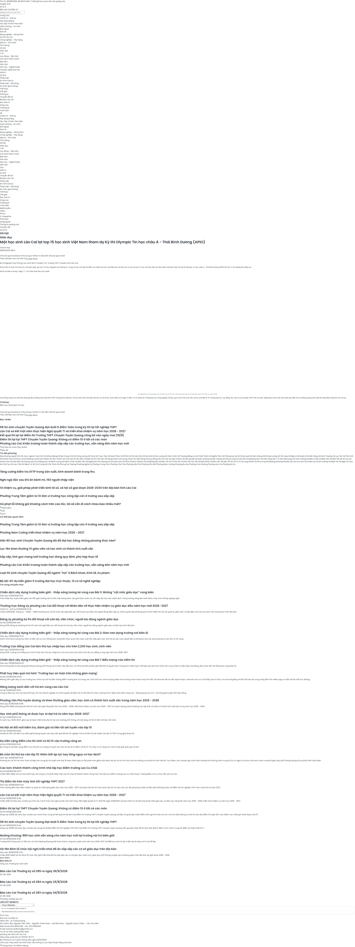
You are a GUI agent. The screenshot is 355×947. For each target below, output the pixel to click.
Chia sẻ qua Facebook (10, 255)
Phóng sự (4, 94)
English (3, 4)
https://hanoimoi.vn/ (7, 911)
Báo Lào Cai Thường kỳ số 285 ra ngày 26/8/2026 (33, 871)
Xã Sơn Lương (158, 456)
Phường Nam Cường (165, 464)
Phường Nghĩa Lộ (84, 464)
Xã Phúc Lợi (18, 459)
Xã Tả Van (173, 461)
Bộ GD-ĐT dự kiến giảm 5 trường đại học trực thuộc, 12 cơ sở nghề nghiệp (50, 581)
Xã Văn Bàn (15, 461)
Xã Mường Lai (30, 459)
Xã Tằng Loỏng (229, 459)
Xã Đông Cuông (270, 456)
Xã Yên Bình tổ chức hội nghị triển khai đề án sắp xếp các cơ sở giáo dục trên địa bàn (58, 849)
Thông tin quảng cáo (9, 224)
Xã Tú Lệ (92, 456)
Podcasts (4, 219)
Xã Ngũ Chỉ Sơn (346, 461)
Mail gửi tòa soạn (40, 1)
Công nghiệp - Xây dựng (11, 40)
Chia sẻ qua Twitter (30, 255)
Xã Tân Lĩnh (348, 456)
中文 (9, 4)
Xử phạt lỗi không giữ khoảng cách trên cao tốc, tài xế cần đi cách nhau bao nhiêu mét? (60, 504)
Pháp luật (4, 78)
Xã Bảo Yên (80, 461)
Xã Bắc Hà (225, 461)
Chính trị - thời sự (8, 18)
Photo (2, 213)
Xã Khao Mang (51, 456)
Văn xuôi (4, 164)
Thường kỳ (4, 107)
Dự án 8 (3, 230)
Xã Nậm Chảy (68, 461)
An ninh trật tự (6, 80)
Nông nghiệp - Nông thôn (12, 34)
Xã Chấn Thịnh (202, 456)
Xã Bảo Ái (88, 459)
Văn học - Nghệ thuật (10, 67)
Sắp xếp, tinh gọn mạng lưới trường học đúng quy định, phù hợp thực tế (49, 557)
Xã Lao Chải (16, 464)
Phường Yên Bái (149, 464)
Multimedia (5, 208)
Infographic (5, 221)
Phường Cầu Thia (118, 464)
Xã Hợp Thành (175, 459)
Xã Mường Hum (253, 459)
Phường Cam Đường (198, 464)
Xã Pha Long (260, 461)
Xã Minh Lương (55, 461)
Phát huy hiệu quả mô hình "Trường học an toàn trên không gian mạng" (49, 673)
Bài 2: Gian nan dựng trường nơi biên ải (74, 633)
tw (7, 915)
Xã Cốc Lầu (193, 461)
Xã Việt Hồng (139, 459)
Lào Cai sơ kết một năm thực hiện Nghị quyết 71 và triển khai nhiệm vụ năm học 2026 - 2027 (63, 431)
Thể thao (4, 88)
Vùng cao (4, 105)
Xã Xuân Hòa (116, 461)
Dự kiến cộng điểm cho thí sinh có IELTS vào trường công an (41, 741)
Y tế (2, 53)
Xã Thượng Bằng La (186, 456)
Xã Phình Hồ (126, 456)
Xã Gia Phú (241, 459)
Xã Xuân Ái (302, 456)
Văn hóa (4, 64)
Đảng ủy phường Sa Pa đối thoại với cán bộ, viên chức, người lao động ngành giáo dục (59, 619)
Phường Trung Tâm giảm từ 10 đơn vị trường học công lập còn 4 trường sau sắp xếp (57, 496)
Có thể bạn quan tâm (12, 516)
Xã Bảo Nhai (204, 461)
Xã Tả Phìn (183, 461)
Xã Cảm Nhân (43, 459)
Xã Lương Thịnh (126, 459)
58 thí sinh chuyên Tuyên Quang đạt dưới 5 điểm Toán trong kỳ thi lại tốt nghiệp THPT (58, 427)
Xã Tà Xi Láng (39, 464)
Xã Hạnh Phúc (114, 456)
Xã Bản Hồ (164, 461)
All (1, 113)
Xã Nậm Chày (312, 459)
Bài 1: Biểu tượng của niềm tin (67, 660)
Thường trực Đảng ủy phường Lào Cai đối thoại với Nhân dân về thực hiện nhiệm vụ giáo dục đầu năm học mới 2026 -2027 (84, 606)
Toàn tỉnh (39, 456)
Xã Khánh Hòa (6, 459)
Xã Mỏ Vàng (312, 456)
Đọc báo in (5, 102)
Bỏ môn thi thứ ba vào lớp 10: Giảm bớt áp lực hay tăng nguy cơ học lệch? (50, 754)
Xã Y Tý (276, 459)
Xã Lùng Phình (247, 461)
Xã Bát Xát (335, 459)
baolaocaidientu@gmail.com (19, 929)
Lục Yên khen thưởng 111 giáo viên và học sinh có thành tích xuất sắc (46, 549)
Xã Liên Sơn (137, 456)
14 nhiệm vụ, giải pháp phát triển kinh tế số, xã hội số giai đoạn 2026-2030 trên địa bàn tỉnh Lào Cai (68, 488)
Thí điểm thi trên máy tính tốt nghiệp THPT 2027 (32, 781)
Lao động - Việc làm (9, 56)
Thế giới (3, 91)
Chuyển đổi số (6, 97)
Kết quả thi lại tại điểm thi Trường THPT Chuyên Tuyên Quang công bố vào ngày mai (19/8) (62, 435)
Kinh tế (3, 31)
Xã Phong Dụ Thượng (67, 464)
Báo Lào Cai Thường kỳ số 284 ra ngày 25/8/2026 (33, 882)
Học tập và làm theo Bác (11, 23)
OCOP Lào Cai (6, 37)
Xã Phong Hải (188, 459)
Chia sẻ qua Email (56, 255)
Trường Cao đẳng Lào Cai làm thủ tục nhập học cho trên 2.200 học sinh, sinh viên (55, 646)
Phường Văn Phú (134, 464)
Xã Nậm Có (27, 464)
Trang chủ (4, 15)
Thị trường (4, 45)
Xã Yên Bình (78, 459)
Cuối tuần (4, 110)
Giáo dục (4, 50)
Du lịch (3, 75)
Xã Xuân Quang (202, 459)
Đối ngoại (4, 29)
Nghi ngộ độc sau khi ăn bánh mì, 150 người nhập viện (37, 480)
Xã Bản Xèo (324, 459)
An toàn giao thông (9, 86)
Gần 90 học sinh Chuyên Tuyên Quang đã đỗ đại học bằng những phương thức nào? (58, 540)
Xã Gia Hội (147, 456)
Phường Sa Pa (229, 464)
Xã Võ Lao (344, 459)
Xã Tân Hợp (283, 456)
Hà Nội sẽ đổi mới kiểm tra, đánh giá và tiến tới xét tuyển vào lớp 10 (46, 727)
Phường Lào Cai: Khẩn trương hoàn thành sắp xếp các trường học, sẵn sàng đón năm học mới (64, 443)
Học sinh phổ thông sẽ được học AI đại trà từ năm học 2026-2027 (44, 714)
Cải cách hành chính (9, 59)
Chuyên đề (5, 227)
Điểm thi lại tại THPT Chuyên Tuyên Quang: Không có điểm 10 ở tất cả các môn (53, 439)
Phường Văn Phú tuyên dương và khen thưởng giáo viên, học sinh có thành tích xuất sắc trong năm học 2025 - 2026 (79, 700)
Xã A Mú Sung (286, 459)
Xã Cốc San (163, 459)
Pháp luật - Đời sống (9, 83)
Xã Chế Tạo (5, 464)
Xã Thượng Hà (103, 461)
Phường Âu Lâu (182, 464)
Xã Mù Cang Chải (66, 456)
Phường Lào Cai (215, 464)
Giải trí (3, 72)
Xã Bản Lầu (288, 461)
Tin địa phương (8, 453)
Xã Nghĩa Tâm (215, 456)
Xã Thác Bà (68, 459)
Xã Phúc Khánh (129, 461)
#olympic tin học (16, 405)
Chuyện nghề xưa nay (10, 69)
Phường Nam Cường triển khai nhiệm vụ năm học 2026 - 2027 (42, 532)
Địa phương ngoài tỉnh (10, 456)
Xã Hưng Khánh (112, 459)
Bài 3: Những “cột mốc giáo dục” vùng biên (77, 592)
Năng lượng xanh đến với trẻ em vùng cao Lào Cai (34, 687)
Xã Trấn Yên (99, 459)
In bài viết (43, 255)
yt (3, 6)
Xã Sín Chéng (322, 461)
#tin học (4, 405)
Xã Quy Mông (152, 459)
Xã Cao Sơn (299, 461)
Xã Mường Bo (152, 461)
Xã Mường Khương (274, 461)
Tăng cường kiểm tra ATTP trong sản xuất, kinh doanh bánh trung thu (47, 472)
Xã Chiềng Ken (41, 461)
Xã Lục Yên (338, 456)
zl (5, 6)
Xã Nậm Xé (333, 461)
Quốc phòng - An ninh (10, 26)
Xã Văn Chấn (171, 456)
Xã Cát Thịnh (51, 464)
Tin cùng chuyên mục (12, 584)
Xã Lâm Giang (256, 456)
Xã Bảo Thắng (215, 459)
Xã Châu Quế (243, 456)
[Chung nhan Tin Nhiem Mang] (14, 945)
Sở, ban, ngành (28, 456)
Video (2, 211)
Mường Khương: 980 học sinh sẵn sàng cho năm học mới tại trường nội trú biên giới (57, 835)
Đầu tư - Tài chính (8, 42)
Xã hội (3, 48)
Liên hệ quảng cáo (56, 1)
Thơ (1, 167)
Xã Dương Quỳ (27, 461)
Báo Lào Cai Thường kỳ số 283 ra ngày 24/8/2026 (33, 893)
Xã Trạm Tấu (101, 456)
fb (1, 6)
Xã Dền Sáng (267, 459)
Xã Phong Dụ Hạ (229, 456)
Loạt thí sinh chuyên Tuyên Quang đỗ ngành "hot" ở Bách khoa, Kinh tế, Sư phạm (55, 573)
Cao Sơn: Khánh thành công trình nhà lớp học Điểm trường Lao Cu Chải (48, 768)
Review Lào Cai (7, 99)
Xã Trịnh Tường (299, 459)
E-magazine (5, 216)
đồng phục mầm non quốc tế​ (17, 908)
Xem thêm (5, 857)
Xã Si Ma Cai (310, 461)
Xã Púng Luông (81, 456)
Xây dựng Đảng (7, 21)
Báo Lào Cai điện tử (9, 9)
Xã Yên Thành (56, 459)
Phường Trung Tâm (101, 464)
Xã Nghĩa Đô (91, 461)
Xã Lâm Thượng (325, 456)
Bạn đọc (4, 61)
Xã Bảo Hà (141, 461)
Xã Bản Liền (215, 461)
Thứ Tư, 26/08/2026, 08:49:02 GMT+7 (16, 1)
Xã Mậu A (292, 456)
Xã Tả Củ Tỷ (235, 461)
